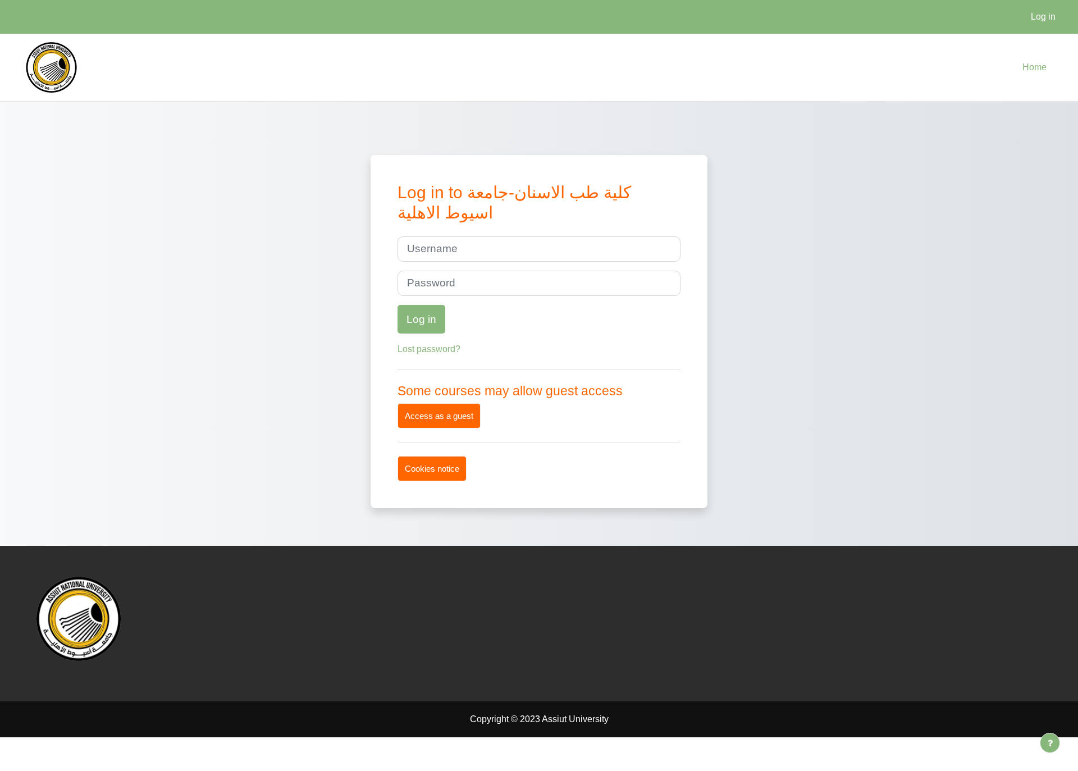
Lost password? (429, 349)
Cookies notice (432, 468)
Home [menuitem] (1034, 67)
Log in (1043, 16)
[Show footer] (1050, 743)
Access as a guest (439, 416)
